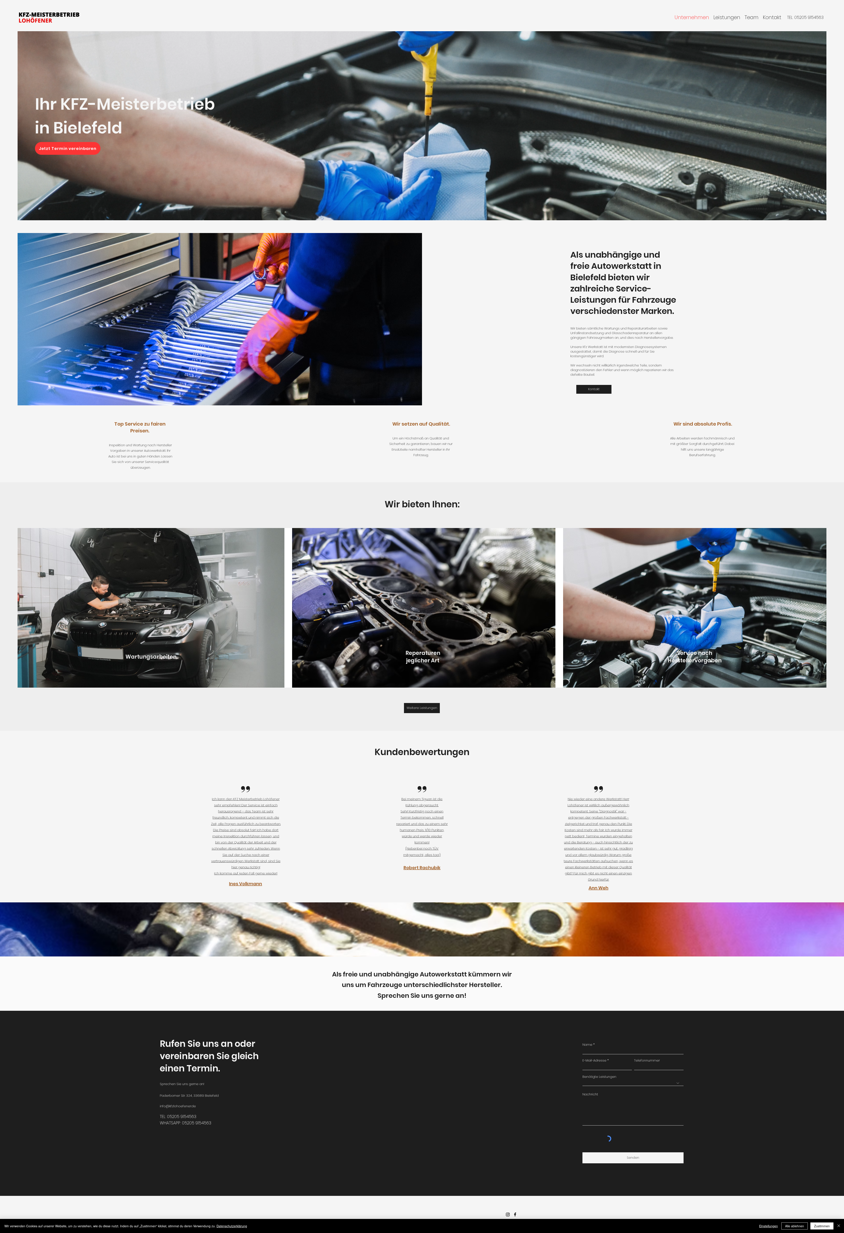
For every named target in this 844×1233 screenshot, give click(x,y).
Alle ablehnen (794, 1226)
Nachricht (590, 1094)
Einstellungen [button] (768, 1226)
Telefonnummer (647, 1060)
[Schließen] (838, 1225)
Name (587, 1044)
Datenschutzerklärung (231, 1226)
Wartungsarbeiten (151, 656)
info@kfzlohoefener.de (178, 1106)
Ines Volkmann (245, 884)
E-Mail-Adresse (594, 1060)
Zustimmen (822, 1226)
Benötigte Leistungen (599, 1076)
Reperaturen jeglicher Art (423, 656)
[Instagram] (507, 1214)
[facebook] (515, 1214)
